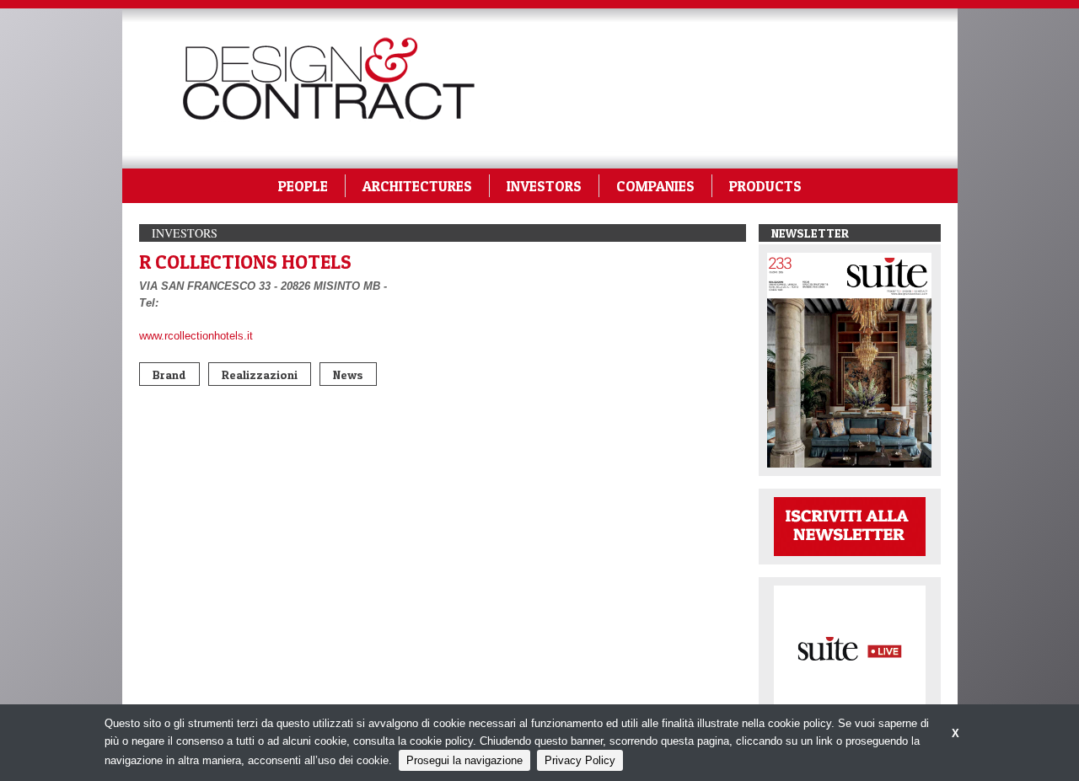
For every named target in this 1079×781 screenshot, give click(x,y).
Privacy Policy (580, 760)
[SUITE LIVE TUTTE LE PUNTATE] (850, 647)
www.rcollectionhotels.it (196, 335)
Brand (169, 374)
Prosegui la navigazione (464, 760)
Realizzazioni (260, 374)
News (348, 374)
